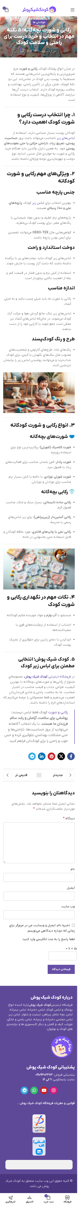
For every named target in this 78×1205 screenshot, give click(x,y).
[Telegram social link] (32, 756)
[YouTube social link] (44, 1090)
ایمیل (71, 888)
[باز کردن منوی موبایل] (72, 9)
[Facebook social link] (71, 756)
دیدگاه (69, 818)
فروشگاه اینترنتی (47, 676)
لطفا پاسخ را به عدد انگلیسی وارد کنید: (48, 939)
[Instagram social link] (53, 1090)
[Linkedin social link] (42, 756)
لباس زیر (38, 203)
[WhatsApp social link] (34, 1090)
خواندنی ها (39, 22)
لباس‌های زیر (66, 138)
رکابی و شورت (58, 712)
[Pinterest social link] (51, 756)
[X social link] (61, 756)
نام (73, 869)
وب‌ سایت (68, 906)
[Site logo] (39, 9)
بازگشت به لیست (39, 775)
